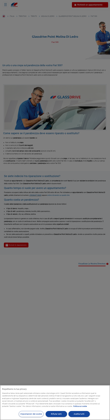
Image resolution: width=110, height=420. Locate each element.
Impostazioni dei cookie (31, 414)
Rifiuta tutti (56, 414)
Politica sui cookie (80, 406)
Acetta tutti (79, 414)
